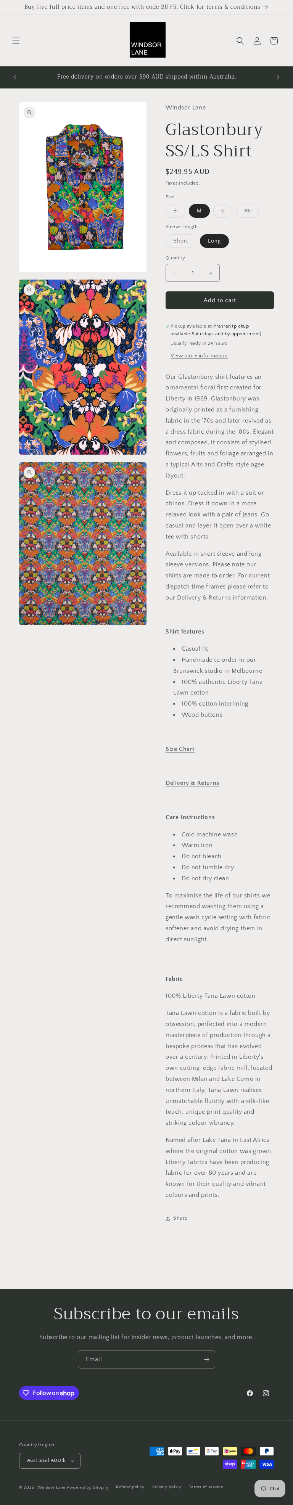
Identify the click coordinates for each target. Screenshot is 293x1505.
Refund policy (130, 1487)
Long (214, 241)
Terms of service (206, 1487)
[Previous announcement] (14, 77)
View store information (199, 356)
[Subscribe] (206, 1359)
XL (251, 212)
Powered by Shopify (88, 1487)
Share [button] (180, 1218)
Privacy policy (167, 1487)
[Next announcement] (278, 77)
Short (185, 243)
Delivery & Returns (204, 597)
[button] (16, 40)
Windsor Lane (51, 1487)
